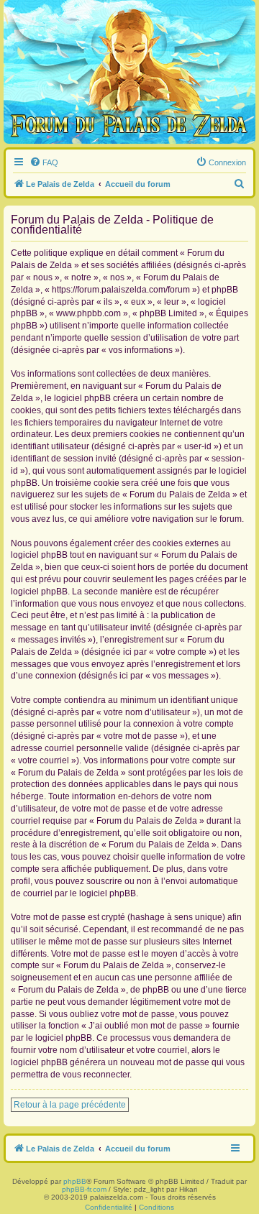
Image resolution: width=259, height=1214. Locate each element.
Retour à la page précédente (70, 1105)
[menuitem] (43, 162)
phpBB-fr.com (84, 1189)
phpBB (74, 1181)
